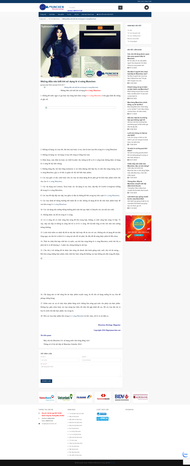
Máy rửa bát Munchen (75, 425)
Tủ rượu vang (73, 440)
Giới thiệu (52, 14)
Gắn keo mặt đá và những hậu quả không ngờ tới (137, 118)
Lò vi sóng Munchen (75, 434)
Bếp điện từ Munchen (75, 419)
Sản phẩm (61, 14)
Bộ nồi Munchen (74, 428)
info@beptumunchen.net (49, 423)
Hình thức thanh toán (88, 14)
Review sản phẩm (133, 38)
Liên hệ (76, 14)
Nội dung (44, 364)
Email (84, 356)
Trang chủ (43, 14)
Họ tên (43, 356)
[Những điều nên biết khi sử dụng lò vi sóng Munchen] (81, 87)
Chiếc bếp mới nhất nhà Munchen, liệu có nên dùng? (138, 165)
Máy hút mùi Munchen (75, 422)
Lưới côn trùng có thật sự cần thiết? (137, 134)
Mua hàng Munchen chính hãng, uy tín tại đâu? (137, 103)
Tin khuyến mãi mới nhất (76, 413)
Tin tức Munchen (54, 19)
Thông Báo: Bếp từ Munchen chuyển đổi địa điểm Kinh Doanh (136, 183)
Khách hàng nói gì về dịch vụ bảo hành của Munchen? (138, 88)
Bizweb (112, 463)
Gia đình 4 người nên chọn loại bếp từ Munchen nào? (137, 72)
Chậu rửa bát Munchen (76, 443)
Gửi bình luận (46, 381)
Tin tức (69, 14)
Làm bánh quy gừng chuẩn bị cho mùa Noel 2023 (137, 197)
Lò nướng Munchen (75, 431)
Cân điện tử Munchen (75, 455)
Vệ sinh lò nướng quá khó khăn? (137, 149)
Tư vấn (129, 30)
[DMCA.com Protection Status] (102, 418)
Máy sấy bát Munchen (75, 437)
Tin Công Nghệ (132, 41)
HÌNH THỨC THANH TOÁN (144, 1)
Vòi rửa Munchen (74, 446)
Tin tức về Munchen (134, 36)
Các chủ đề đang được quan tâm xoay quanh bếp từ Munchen (138, 56)
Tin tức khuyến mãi (133, 33)
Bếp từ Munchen (74, 416)
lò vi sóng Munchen (54, 181)
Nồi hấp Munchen (74, 452)
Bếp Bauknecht (73, 449)
